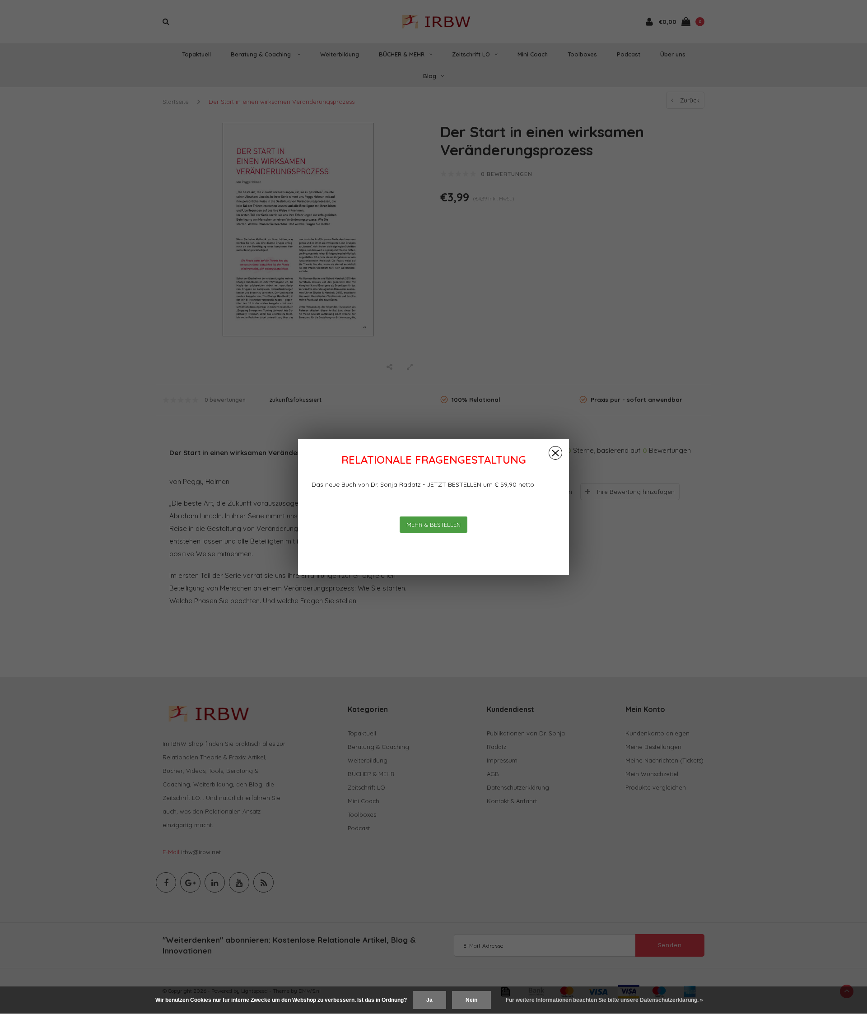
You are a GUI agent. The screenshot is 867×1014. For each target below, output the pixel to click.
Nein (471, 1000)
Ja (429, 1000)
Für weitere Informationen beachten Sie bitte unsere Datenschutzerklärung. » (604, 1000)
